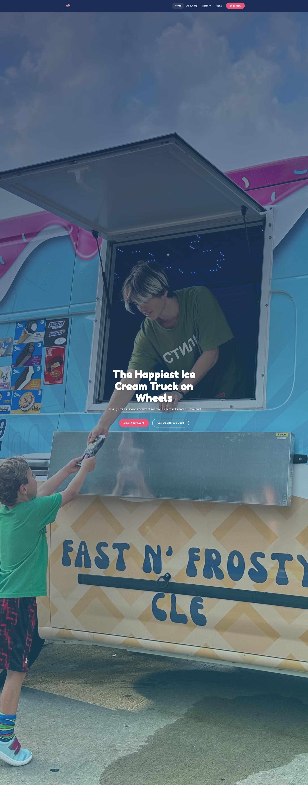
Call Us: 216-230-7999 (170, 423)
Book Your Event (134, 423)
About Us (191, 5)
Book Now (235, 5)
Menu (219, 5)
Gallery (206, 5)
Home (178, 5)
